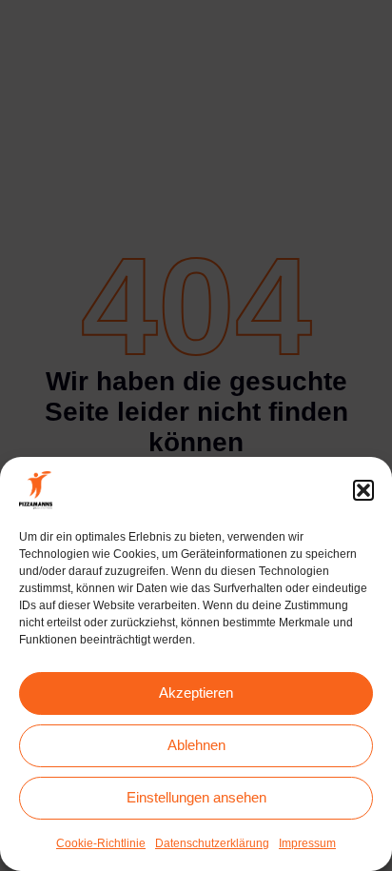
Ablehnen (196, 745)
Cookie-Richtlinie (101, 843)
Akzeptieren (196, 692)
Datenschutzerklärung (212, 843)
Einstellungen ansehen (196, 797)
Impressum (307, 843)
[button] (363, 490)
